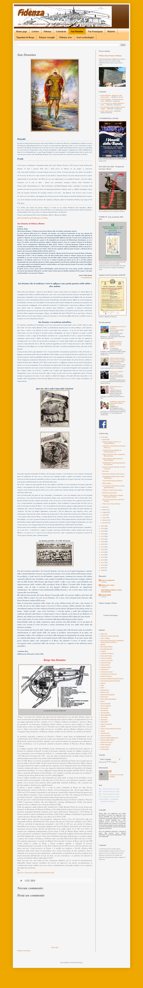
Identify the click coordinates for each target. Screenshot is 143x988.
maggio (104, 512)
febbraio (105, 520)
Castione (103, 651)
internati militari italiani (107, 740)
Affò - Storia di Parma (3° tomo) (109, 794)
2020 (102, 539)
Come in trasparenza (108, 580)
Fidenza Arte (65, 37)
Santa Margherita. (106, 715)
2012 (102, 560)
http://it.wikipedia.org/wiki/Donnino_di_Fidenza (32, 218)
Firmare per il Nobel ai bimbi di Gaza (116, 372)
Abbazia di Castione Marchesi (110, 636)
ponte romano (105, 747)
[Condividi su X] (30, 880)
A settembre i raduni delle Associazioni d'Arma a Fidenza (117, 403)
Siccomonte (104, 717)
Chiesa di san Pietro (107, 660)
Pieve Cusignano (106, 706)
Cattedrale (61, 31)
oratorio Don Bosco (106, 742)
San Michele (104, 710)
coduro (103, 731)
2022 (102, 534)
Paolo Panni (104, 697)
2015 (102, 552)
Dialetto (111, 31)
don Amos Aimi (105, 733)
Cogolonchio (104, 669)
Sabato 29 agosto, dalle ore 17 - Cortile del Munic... (112, 442)
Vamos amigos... (107, 483)
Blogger (80, 962)
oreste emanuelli (106, 744)
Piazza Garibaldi (106, 703)
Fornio (102, 688)
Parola (103, 701)
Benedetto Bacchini (106, 649)
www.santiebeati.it (86, 277)
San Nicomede (105, 713)
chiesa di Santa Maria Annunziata (111, 728)
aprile (104, 515)
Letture (35, 31)
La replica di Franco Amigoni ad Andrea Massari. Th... (111, 451)
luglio (104, 507)
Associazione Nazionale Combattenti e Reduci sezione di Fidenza (112, 641)
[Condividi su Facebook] (32, 880)
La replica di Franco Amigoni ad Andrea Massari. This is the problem (116, 344)
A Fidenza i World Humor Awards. (112, 490)
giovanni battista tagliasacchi (109, 738)
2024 (102, 528)
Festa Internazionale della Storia (110, 681)
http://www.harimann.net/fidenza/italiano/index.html (35, 872)
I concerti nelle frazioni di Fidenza (112, 481)
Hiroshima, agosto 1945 (109, 493)
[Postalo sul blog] (28, 880)
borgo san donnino (106, 724)
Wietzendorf (104, 722)
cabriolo (103, 726)
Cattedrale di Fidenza (107, 653)
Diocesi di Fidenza (106, 676)
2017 (102, 547)
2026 (102, 437)
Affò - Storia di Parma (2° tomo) (109, 791)
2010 (102, 565)
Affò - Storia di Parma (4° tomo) (109, 796)
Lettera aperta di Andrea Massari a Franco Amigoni (117, 359)
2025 (102, 526)
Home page (21, 31)
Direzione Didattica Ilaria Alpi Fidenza (112, 678)
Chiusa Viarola (105, 665)
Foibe (102, 685)
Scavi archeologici (85, 37)
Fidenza (30, 12)
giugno (104, 509)
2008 (102, 570)
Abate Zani (104, 634)
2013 (102, 557)
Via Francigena (95, 31)
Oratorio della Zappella (108, 694)
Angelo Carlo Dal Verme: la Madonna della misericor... (113, 455)
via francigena (105, 749)
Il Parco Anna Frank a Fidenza (110, 56)
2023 (102, 531)
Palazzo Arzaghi (47, 37)
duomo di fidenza (106, 735)
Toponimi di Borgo (25, 37)
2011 (102, 562)
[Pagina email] (20, 880)
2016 (102, 549)
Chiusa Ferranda (106, 663)
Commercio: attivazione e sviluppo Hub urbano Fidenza (112, 496)
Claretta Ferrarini (106, 667)
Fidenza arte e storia (107, 585)
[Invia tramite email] (26, 880)
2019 (102, 541)
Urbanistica (104, 719)
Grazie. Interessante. (107, 111)
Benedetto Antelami (106, 647)
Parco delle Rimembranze (108, 699)
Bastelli (103, 644)
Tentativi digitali (106, 595)
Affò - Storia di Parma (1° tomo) (109, 789)
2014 (102, 555)
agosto (104, 439)
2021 (102, 536)
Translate (114, 762)
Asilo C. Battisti (105, 638)
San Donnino (77, 31)
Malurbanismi (105, 690)
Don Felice (105, 471)
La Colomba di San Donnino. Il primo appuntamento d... (113, 486)
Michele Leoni (105, 692)
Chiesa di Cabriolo (106, 658)
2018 (102, 544)
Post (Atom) (26, 951)
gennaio (105, 523)
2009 (102, 568)
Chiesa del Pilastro (106, 656)
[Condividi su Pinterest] (34, 880)
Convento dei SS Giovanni (109, 674)
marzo (104, 517)
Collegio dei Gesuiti (107, 672)
